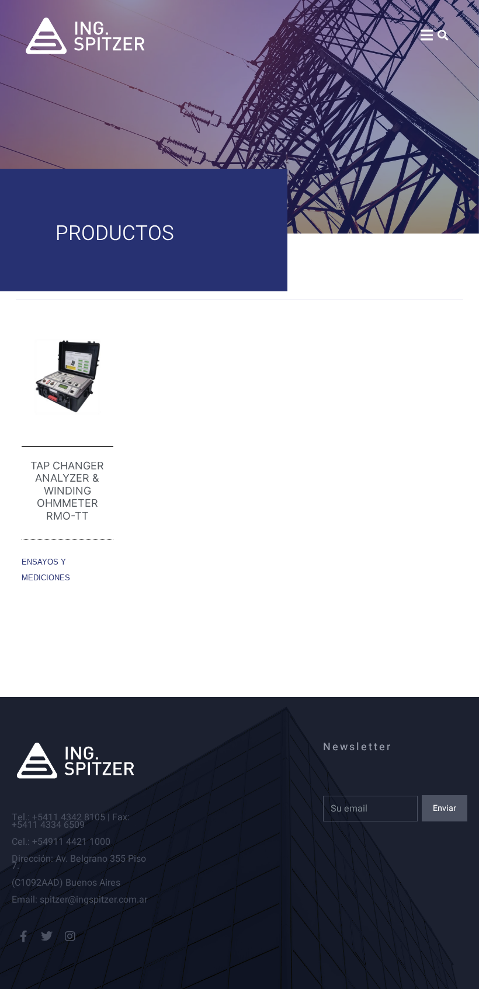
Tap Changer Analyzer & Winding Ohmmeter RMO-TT (67, 490)
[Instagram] (70, 936)
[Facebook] (23, 936)
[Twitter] (46, 936)
